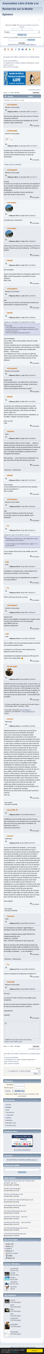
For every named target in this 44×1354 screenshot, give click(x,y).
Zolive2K (11, 982)
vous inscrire (22, 1096)
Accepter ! (35, 1350)
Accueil (8, 1105)
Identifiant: (10, 1085)
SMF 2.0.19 (13, 1347)
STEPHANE (12, 131)
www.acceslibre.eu (25, 710)
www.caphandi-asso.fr (28, 711)
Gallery (8, 1118)
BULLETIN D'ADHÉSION (22, 1150)
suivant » (38, 89)
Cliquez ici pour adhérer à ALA (13, 1041)
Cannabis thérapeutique (12, 1211)
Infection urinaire (9, 1188)
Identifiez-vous (11, 1123)
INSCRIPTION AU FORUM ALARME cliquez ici (22, 44)
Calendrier (9, 1115)
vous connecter (27, 25)
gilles (19, 1188)
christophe (11, 202)
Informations (14, 1352)
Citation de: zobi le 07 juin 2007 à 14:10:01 (17, 535)
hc (8, 526)
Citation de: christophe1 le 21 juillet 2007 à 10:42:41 (19, 322)
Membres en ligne (12, 1253)
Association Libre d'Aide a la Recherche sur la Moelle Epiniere (20, 9)
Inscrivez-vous (11, 1125)
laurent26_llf (12, 810)
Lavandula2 (27, 1222)
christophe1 (12, 105)
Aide (7, 1110)
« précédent (31, 89)
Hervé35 (20, 1194)
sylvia (37, 63)
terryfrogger (12, 666)
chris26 (5, 65)
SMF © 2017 (21, 1347)
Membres (9, 1120)
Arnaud (12, 1277)
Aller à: (38, 1068)
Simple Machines (30, 1347)
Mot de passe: (9, 1088)
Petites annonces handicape (13, 164)
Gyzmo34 (13, 1287)
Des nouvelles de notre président (15, 1200)
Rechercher (10, 1112)
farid (11, 1314)
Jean (15, 1183)
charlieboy (13, 1282)
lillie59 (9, 260)
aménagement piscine (11, 1205)
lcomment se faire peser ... (12, 1217)
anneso (10, 65)
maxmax (10, 431)
